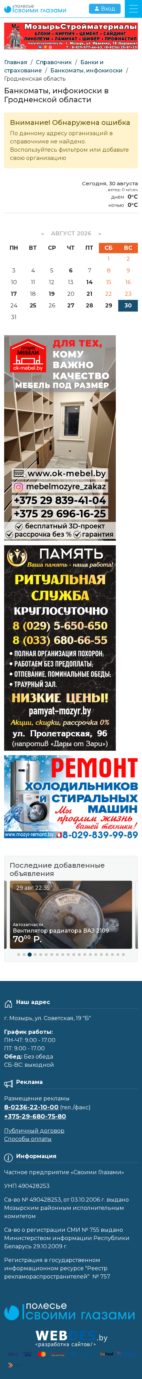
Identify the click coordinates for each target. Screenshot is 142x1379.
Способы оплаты (28, 1139)
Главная (15, 62)
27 (70, 305)
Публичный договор (34, 1130)
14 (89, 282)
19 (52, 294)
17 (14, 294)
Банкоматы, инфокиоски (86, 70)
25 (33, 305)
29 (108, 305)
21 (89, 294)
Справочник (54, 62)
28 (89, 305)
